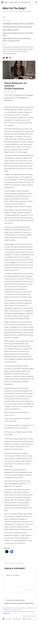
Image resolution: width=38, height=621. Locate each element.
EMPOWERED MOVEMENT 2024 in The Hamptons (18, 23)
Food (12, 563)
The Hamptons (18, 563)
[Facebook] (7, 58)
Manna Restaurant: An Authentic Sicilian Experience (15, 86)
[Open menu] (4, 17)
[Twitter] (4, 58)
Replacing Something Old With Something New (19, 603)
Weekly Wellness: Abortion (11, 30)
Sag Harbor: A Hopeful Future (15, 600)
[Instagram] (10, 58)
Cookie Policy (6, 613)
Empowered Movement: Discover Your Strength (17, 27)
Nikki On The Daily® (14, 8)
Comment (27, 589)
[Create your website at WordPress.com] (19, 2)
